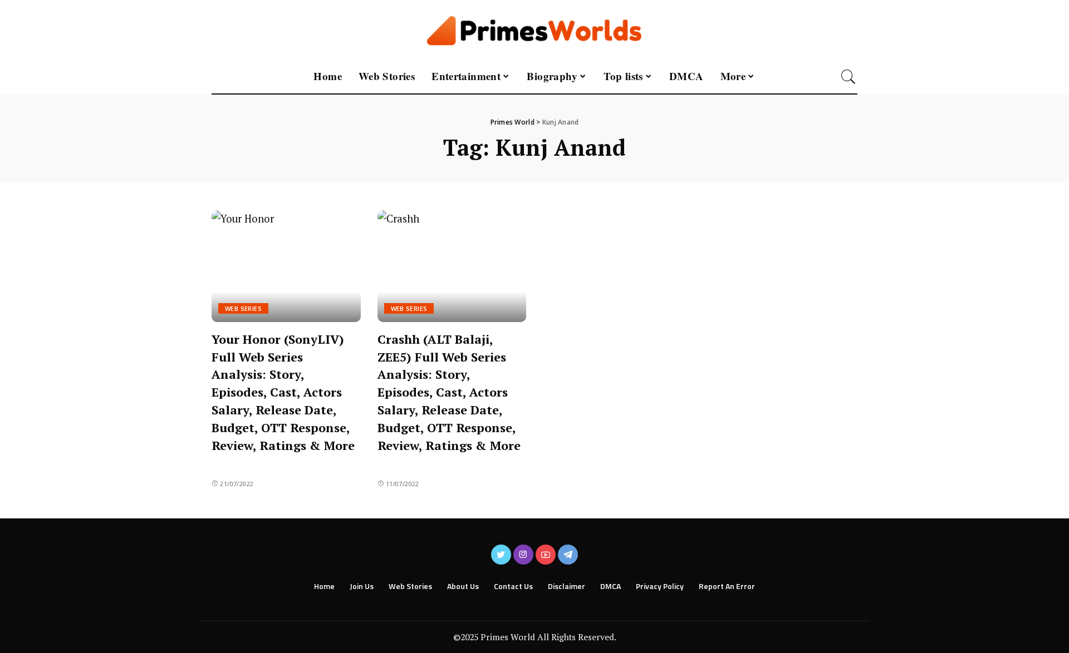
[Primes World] (535, 30)
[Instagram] (523, 555)
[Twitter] (501, 555)
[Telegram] (568, 555)
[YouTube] (546, 555)
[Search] (848, 76)
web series (243, 308)
